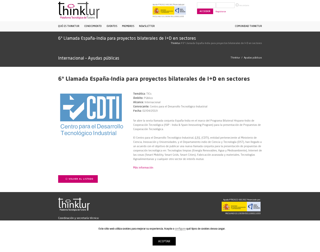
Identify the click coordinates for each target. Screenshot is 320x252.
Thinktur (175, 43)
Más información (143, 167)
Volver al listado (80, 179)
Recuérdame (244, 5)
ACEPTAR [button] (164, 241)
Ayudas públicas (253, 57)
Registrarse (221, 11)
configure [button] (180, 228)
